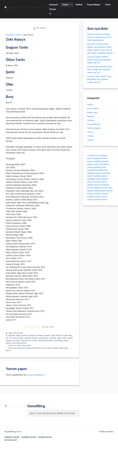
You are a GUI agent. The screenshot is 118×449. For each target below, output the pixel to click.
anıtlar (18, 335)
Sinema (90, 120)
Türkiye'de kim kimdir (29, 340)
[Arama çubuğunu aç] (50, 14)
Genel (65, 4)
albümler (11, 335)
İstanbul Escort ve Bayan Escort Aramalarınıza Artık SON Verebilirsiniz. (99, 37)
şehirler (70, 338)
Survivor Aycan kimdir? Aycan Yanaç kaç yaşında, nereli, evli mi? (99, 60)
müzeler (34, 338)
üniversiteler (57, 340)
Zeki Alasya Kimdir (19, 343)
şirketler (9, 340)
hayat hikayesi (56, 335)
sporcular (16, 340)
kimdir (20, 338)
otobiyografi (43, 338)
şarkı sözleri (61, 338)
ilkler (70, 335)
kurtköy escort (100, 182)
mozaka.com (93, 155)
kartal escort (11, 440)
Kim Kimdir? (18, 333)
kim (7, 338)
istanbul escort (100, 199)
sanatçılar (52, 338)
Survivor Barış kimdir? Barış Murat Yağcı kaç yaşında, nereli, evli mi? (99, 69)
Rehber (79, 4)
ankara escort (100, 191)
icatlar (65, 335)
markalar (27, 338)
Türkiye (52, 9)
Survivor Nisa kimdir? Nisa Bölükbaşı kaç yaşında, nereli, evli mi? (99, 79)
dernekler (39, 335)
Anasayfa (53, 4)
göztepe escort (94, 179)
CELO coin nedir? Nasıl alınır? (19, 345)
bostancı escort (101, 193)
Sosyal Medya (93, 4)
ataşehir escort (101, 158)
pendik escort (93, 185)
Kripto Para (92, 112)
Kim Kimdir (13, 338)
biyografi (31, 335)
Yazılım (90, 140)
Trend (107, 4)
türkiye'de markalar (45, 340)
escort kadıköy (94, 161)
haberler (47, 335)
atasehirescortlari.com (97, 170)
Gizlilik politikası (106, 431)
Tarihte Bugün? (94, 128)
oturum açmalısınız (35, 375)
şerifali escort (100, 167)
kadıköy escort (100, 176)
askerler (24, 335)
